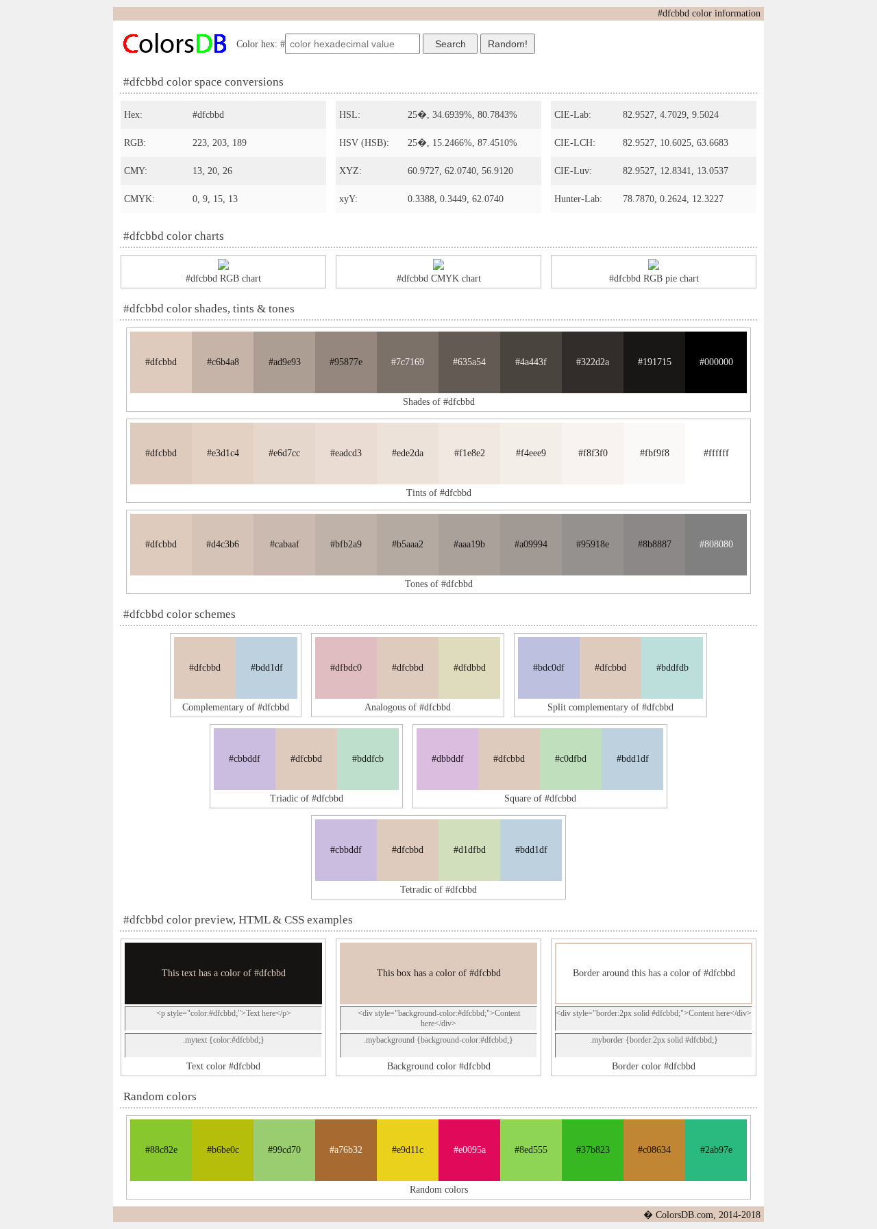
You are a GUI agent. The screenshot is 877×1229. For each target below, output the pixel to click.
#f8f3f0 (593, 453)
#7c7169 (407, 362)
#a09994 (531, 544)
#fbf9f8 (654, 453)
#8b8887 (654, 544)
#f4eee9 (531, 453)
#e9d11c (407, 1150)
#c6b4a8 (223, 362)
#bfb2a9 (346, 544)
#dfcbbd (161, 362)
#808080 (716, 544)
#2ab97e (716, 1150)
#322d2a (592, 362)
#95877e (346, 362)
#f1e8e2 (469, 453)
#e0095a (470, 1150)
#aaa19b (469, 544)
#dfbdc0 (346, 667)
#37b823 (593, 1150)
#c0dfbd (570, 759)
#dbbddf (448, 759)
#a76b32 (346, 1150)
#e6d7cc (284, 453)
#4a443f (531, 362)
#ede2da (407, 453)
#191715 (654, 362)
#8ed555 (531, 1150)
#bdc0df (549, 667)
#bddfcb (368, 759)
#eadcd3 (346, 453)
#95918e (592, 544)
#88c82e (161, 1150)
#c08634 (654, 1150)
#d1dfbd (470, 850)
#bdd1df (267, 667)
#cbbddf (244, 759)
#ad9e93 (285, 362)
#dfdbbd (470, 667)
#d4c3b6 (222, 544)
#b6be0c (223, 1150)
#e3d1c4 (223, 453)
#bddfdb (672, 667)
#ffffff (716, 453)
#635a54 (469, 362)
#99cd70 (284, 1150)
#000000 (716, 362)
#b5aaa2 (407, 544)
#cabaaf (284, 544)
